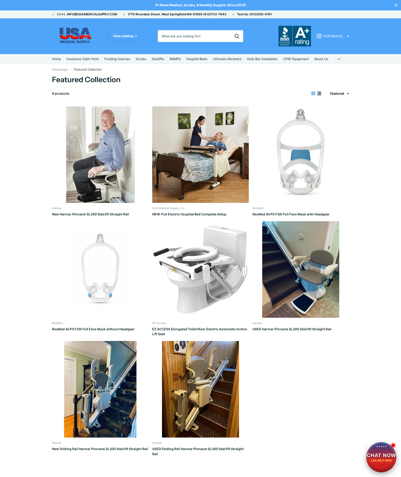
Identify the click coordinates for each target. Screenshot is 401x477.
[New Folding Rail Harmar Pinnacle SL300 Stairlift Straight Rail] (100, 389)
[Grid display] (313, 94)
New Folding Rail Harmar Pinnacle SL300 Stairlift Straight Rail (100, 449)
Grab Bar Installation (262, 59)
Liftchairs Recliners (227, 59)
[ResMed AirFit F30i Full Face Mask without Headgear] (100, 269)
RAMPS (175, 59)
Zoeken (236, 36)
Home (56, 59)
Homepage (60, 69)
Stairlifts (158, 59)
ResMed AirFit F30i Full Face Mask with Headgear (291, 214)
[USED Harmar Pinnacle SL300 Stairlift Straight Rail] (300, 269)
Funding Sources (117, 59)
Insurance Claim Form (82, 59)
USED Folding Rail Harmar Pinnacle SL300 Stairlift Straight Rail (198, 451)
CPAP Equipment (296, 59)
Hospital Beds (196, 59)
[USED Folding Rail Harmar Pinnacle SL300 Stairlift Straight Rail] (200, 389)
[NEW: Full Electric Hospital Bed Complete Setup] (200, 154)
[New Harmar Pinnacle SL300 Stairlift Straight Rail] (100, 154)
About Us (321, 59)
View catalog (123, 36)
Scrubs (141, 59)
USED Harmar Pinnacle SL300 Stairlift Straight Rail (291, 329)
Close (396, 5)
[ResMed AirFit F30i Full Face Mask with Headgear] (300, 154)
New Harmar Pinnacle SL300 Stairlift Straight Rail (90, 214)
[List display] (319, 94)
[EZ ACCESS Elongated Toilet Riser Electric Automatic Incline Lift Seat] (200, 269)
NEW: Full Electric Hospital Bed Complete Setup (189, 214)
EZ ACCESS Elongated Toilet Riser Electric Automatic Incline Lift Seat (199, 331)
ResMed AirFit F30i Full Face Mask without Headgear (93, 329)
